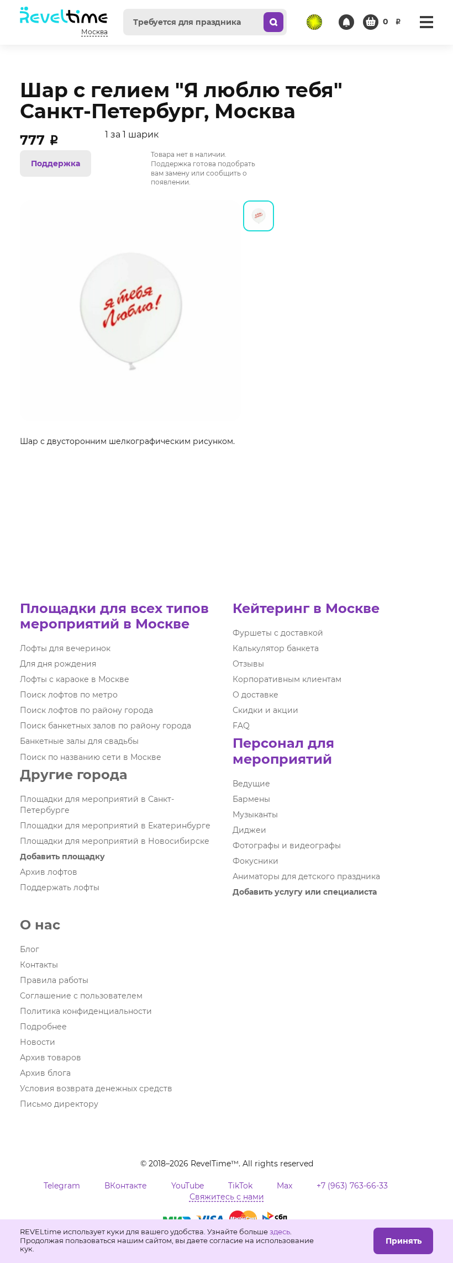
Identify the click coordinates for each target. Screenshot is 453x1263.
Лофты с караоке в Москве (74, 679)
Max (284, 1186)
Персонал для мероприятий (283, 751)
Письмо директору (59, 1104)
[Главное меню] (426, 22)
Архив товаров (50, 1058)
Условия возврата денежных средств (96, 1088)
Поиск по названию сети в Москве (90, 757)
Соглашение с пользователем (81, 996)
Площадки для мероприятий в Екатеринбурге (115, 826)
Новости (37, 1042)
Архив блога (45, 1073)
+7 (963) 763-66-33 (352, 1186)
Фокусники (255, 861)
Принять (404, 1241)
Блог (29, 949)
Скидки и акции (265, 710)
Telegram (62, 1186)
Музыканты (255, 815)
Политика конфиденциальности (86, 1011)
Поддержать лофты (59, 887)
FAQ (241, 726)
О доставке (255, 695)
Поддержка (55, 163)
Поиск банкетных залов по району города (105, 726)
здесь (280, 1231)
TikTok (240, 1186)
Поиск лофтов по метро (69, 695)
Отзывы (248, 664)
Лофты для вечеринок (65, 648)
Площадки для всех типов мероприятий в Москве (114, 616)
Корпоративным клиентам (287, 679)
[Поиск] (273, 22)
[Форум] (314, 22)
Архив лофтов (48, 872)
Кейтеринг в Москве (306, 608)
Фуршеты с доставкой (278, 633)
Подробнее (43, 1027)
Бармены (251, 799)
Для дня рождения (58, 664)
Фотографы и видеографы (287, 845)
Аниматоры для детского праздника (306, 876)
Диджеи (249, 830)
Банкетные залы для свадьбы (79, 741)
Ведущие (251, 784)
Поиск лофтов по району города (86, 710)
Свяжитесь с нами (226, 1197)
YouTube (187, 1186)
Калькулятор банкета (276, 648)
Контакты (39, 965)
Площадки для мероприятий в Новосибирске (114, 841)
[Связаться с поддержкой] (346, 22)
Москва (94, 32)
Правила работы (54, 980)
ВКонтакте (125, 1186)
